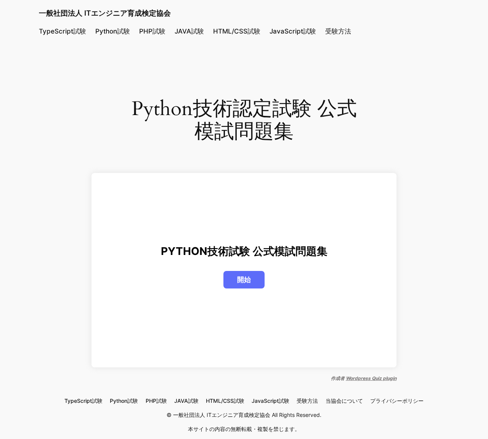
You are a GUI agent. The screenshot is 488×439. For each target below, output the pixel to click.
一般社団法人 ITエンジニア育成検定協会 (105, 13)
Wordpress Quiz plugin (371, 378)
